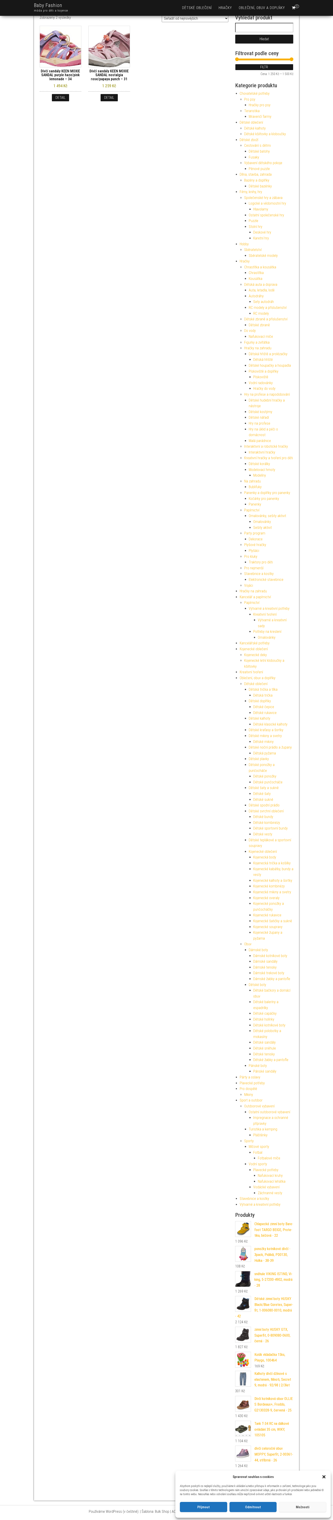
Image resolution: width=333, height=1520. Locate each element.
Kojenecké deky (255, 655)
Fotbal (257, 1152)
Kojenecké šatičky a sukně (272, 921)
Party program (254, 533)
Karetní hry (261, 238)
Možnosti (302, 1507)
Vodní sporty (258, 1164)
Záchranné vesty (270, 1193)
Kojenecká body (264, 857)
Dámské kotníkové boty (270, 956)
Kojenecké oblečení (254, 649)
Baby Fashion (48, 5)
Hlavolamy (260, 209)
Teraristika (252, 111)
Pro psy (249, 99)
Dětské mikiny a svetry (265, 736)
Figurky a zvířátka (257, 342)
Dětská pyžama (264, 753)
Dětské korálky (259, 464)
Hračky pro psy (259, 105)
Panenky (255, 504)
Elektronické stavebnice (266, 579)
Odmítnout (253, 1507)
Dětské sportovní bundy (270, 828)
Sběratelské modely (263, 255)
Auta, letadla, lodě (262, 290)
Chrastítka (256, 273)
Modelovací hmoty (262, 470)
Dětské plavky (259, 759)
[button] (324, 1477)
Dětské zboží (249, 140)
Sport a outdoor (251, 1100)
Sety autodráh (263, 302)
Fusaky (254, 157)
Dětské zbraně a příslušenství (265, 319)
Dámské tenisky (265, 967)
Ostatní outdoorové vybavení (269, 1112)
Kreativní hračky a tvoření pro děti (268, 458)
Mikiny (248, 1094)
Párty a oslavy (250, 1077)
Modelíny (259, 475)
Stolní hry (255, 227)
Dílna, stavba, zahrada (256, 174)
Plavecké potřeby (252, 1083)
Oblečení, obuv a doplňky (262, 8)
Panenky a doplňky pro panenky (267, 493)
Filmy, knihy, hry (251, 192)
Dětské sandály (264, 1042)
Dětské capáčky (265, 1013)
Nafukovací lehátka (271, 1181)
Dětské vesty (262, 834)
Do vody (250, 331)
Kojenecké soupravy (267, 927)
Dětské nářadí (259, 417)
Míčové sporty (259, 1146)
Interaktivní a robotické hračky (266, 446)
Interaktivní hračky (262, 452)
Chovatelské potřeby (255, 93)
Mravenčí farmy (260, 116)
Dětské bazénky (260, 186)
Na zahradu (252, 481)
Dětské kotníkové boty (269, 1025)
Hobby (244, 244)
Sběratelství (253, 250)
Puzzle (253, 221)
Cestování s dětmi (257, 145)
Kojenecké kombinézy (269, 886)
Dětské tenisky (264, 1054)
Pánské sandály (264, 1071)
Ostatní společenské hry (266, 215)
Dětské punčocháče (267, 782)
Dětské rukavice (265, 713)
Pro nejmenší (253, 568)
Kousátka (255, 279)
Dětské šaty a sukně (264, 788)
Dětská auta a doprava (260, 284)
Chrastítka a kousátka (260, 267)
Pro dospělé (248, 1089)
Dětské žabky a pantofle (270, 1060)
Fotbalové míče (269, 1158)
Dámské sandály (265, 961)
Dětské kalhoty (255, 128)
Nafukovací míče (261, 336)
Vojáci (248, 585)
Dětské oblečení (197, 8)
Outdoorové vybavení (259, 1106)
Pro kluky (250, 556)
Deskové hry (262, 232)
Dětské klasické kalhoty (270, 724)
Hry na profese (259, 423)
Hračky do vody (264, 388)
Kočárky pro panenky (264, 498)
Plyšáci (254, 550)
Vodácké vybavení (266, 1187)
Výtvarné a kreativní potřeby (269, 608)
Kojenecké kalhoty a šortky (272, 880)
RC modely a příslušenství (268, 307)
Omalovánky (262, 522)
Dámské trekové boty (268, 973)
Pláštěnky (260, 1135)
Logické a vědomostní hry (267, 203)
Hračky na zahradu (257, 348)
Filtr (264, 67)
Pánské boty (258, 1066)
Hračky (225, 8)
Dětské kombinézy (266, 822)
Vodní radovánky (261, 383)
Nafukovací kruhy (270, 1175)
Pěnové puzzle (259, 169)
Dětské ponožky (264, 776)
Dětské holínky (263, 1019)
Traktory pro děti (261, 562)
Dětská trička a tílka (263, 689)
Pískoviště (260, 377)
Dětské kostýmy (260, 412)
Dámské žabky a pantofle (271, 979)
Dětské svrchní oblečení (266, 811)
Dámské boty (258, 950)
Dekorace (256, 539)
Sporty (249, 1141)
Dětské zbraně (259, 325)
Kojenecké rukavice (267, 915)
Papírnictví (251, 510)
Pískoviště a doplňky (263, 371)
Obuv (247, 944)
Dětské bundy (263, 817)
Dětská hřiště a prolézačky (268, 354)
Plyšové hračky (255, 545)
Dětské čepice (263, 707)
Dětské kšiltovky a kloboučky (265, 134)
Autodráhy (256, 296)
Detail (60, 97)
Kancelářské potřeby (255, 643)
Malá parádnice (260, 441)
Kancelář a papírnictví (255, 597)
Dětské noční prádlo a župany (270, 747)
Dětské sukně (263, 799)
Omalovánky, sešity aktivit (267, 516)
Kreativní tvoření (265, 614)
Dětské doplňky (260, 701)
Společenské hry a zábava (263, 198)
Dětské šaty (262, 794)
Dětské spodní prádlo (264, 805)
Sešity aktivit (262, 527)
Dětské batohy (259, 151)
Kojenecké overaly (266, 898)
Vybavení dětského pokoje (263, 163)
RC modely (261, 313)
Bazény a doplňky (256, 180)
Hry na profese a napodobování (267, 394)
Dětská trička (263, 695)
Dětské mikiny (263, 742)
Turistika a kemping (263, 1129)
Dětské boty (257, 985)
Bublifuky (255, 487)
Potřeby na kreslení (267, 631)
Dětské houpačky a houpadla (270, 365)
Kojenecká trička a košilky (272, 863)
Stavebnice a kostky (259, 574)
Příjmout (203, 1507)
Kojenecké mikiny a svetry (272, 892)
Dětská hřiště (263, 359)
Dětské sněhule (264, 1048)
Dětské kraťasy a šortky (266, 730)
